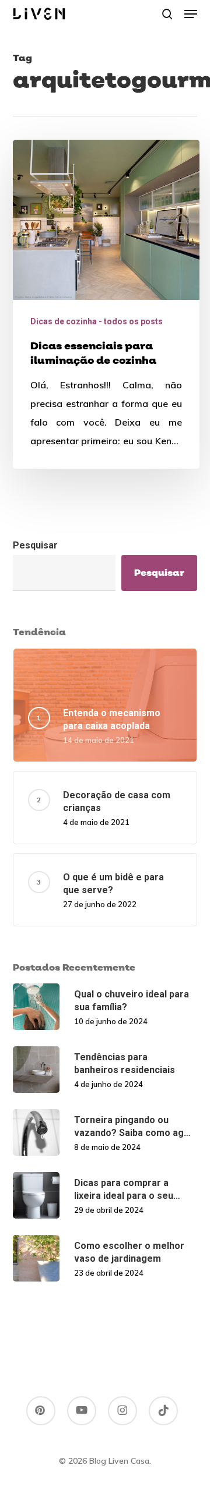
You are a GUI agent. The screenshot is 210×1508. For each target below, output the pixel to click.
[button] (190, 14)
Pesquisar (35, 545)
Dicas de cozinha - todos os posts (96, 321)
